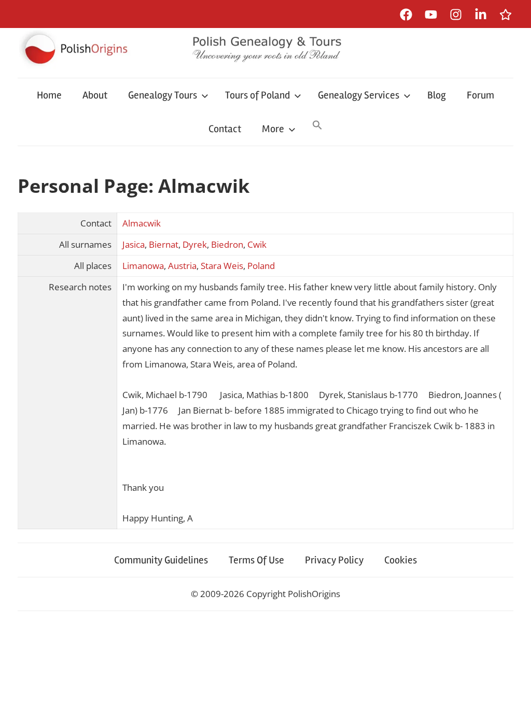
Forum (480, 95)
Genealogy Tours (162, 95)
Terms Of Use (256, 560)
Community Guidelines (161, 560)
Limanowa (143, 266)
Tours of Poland (257, 95)
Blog (436, 95)
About (94, 95)
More (273, 128)
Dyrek (195, 244)
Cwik (257, 244)
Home (49, 95)
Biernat (163, 244)
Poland (261, 266)
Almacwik (141, 223)
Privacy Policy (334, 560)
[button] (317, 126)
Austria (182, 266)
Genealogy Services (358, 95)
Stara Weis (222, 266)
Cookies (400, 560)
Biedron (227, 244)
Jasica (133, 244)
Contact (224, 128)
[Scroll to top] (513, 690)
